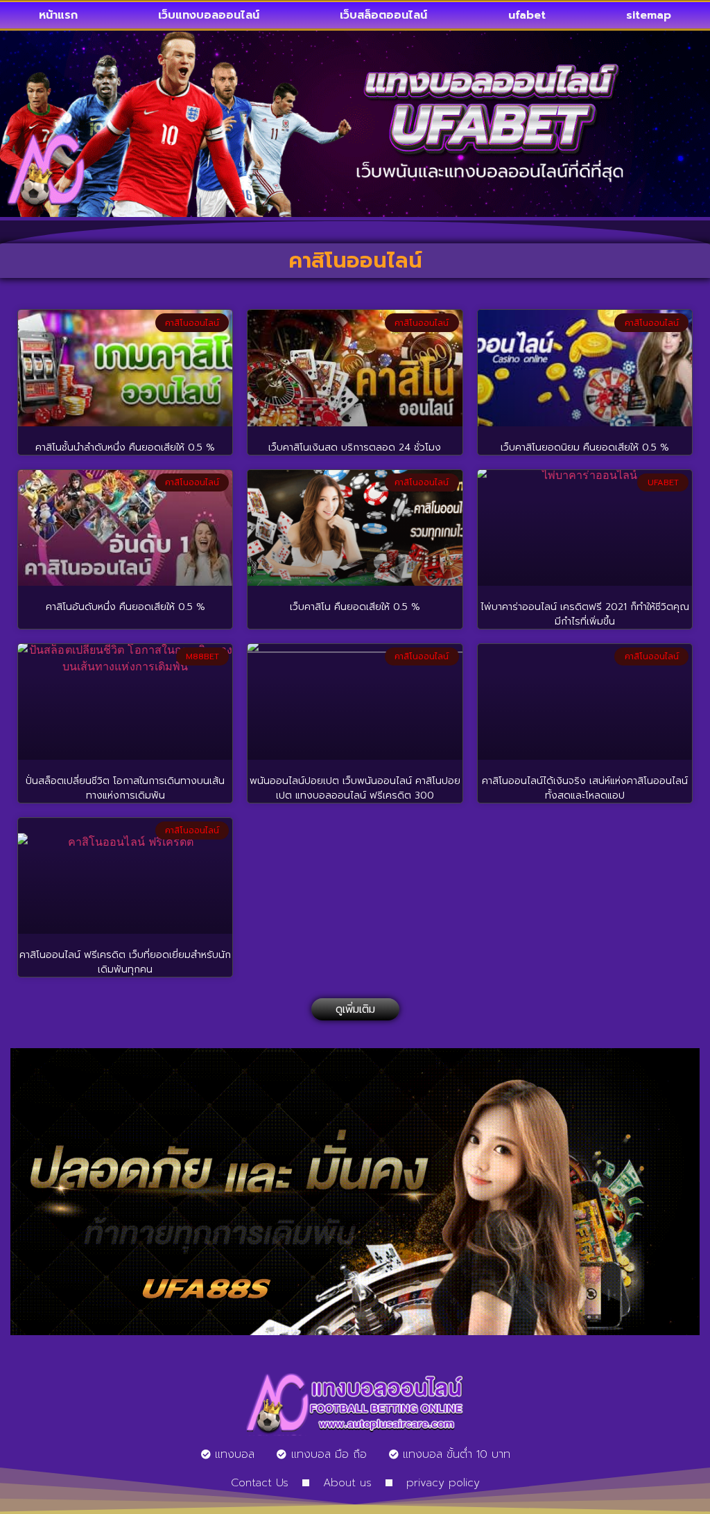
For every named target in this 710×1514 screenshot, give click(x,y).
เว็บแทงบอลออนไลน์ (208, 15)
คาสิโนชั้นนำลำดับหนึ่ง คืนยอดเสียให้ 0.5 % (125, 447)
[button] (355, 1009)
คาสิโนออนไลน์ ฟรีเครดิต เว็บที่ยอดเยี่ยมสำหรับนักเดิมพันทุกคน (125, 962)
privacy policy (443, 1482)
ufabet (527, 15)
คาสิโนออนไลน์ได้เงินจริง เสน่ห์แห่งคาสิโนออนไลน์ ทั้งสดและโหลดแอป (585, 788)
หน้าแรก (58, 15)
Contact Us (259, 1482)
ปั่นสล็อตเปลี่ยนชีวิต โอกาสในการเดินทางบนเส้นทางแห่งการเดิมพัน (125, 788)
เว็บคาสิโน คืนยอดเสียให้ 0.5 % (355, 607)
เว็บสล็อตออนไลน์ (383, 15)
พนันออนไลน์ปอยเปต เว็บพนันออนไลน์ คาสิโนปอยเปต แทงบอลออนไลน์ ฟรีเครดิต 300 (355, 788)
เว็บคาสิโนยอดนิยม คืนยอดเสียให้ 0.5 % (585, 447)
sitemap (648, 15)
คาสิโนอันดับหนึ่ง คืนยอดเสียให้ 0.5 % (125, 607)
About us (347, 1482)
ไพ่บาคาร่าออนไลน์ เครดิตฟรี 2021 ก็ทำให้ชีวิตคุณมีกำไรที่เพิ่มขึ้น (584, 614)
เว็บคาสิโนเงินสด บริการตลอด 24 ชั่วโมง (354, 447)
